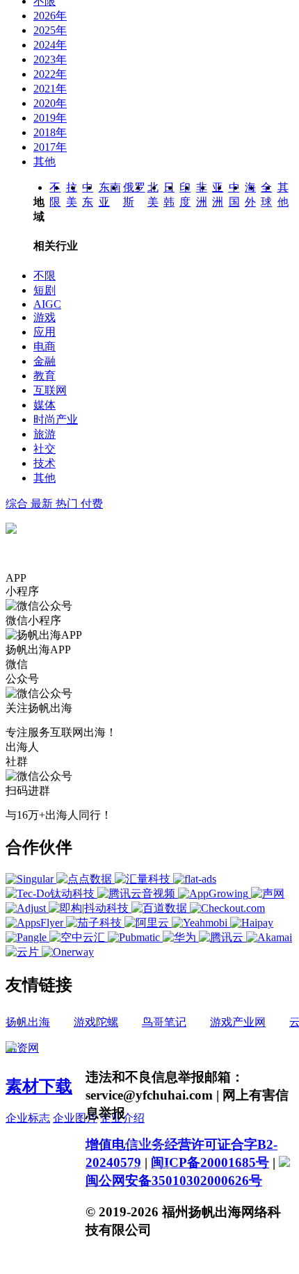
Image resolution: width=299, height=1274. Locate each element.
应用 (44, 332)
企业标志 (28, 1118)
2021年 (50, 89)
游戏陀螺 (96, 1022)
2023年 (50, 59)
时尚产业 (55, 419)
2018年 (50, 132)
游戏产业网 (238, 1022)
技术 (44, 463)
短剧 (44, 290)
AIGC (47, 304)
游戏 (44, 317)
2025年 (50, 30)
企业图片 (75, 1118)
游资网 (22, 1048)
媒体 (44, 405)
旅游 (44, 434)
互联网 (50, 390)
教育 (44, 376)
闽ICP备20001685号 (210, 1162)
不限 (44, 275)
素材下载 (39, 1086)
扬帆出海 (28, 1022)
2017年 (50, 147)
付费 (92, 503)
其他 (44, 162)
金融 (44, 361)
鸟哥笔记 (164, 1022)
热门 (68, 503)
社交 (44, 449)
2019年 (50, 118)
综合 (18, 503)
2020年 (50, 103)
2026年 (50, 16)
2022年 (50, 74)
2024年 (50, 45)
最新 (43, 503)
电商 (44, 346)
